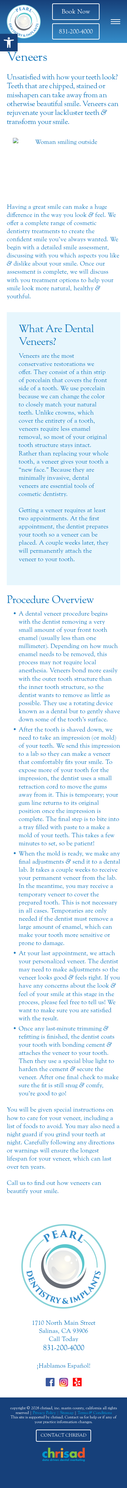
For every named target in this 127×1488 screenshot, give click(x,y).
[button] (9, 42)
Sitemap (66, 1412)
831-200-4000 (76, 31)
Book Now (76, 11)
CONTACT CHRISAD (63, 1435)
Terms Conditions (95, 1412)
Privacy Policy (44, 1412)
